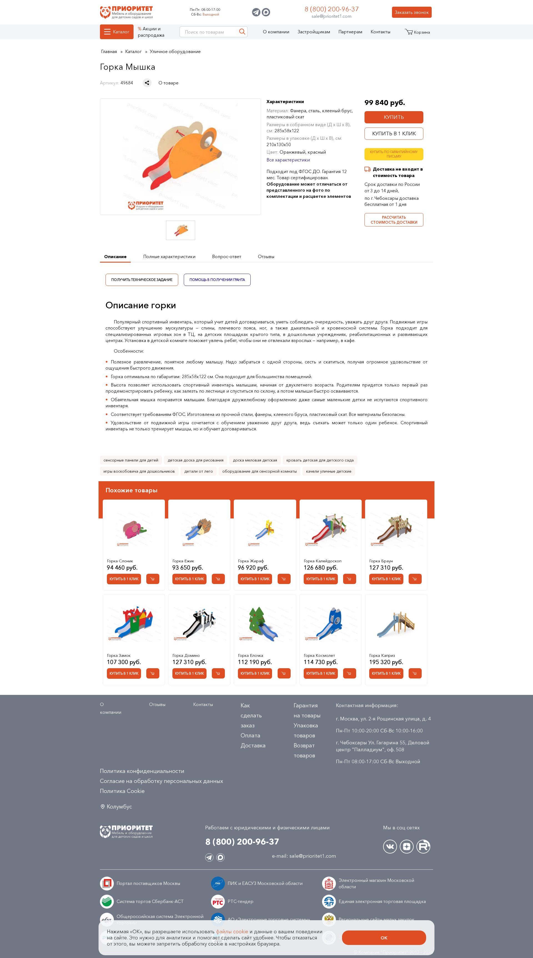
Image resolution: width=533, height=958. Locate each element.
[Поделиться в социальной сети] (147, 83)
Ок (384, 937)
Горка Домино (186, 655)
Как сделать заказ (251, 715)
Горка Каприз (382, 655)
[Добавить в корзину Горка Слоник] (152, 579)
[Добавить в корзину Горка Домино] (218, 673)
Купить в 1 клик (394, 134)
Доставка (253, 745)
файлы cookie (232, 932)
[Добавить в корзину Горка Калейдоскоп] (349, 579)
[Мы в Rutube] (423, 847)
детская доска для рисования (195, 460)
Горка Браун (381, 560)
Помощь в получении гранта (217, 279)
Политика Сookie (122, 791)
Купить (394, 117)
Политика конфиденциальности (142, 771)
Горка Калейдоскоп (322, 560)
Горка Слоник (120, 560)
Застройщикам (314, 31)
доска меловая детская (255, 460)
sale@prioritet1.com (331, 16)
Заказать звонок (412, 12)
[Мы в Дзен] (407, 847)
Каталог (121, 31)
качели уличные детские (328, 471)
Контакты (380, 31)
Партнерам (350, 31)
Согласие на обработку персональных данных (161, 781)
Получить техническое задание (141, 279)
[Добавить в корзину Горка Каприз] (415, 673)
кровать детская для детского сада (320, 460)
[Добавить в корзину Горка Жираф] (284, 579)
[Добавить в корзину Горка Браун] (415, 579)
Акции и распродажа (151, 32)
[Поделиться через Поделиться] (147, 82)
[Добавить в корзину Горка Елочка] (284, 673)
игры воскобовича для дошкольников (139, 471)
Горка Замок (118, 655)
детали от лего (198, 471)
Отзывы (157, 704)
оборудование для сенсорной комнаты (259, 471)
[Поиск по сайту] (242, 32)
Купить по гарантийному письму (394, 154)
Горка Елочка (250, 655)
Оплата (250, 735)
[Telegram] (256, 12)
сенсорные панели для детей (131, 460)
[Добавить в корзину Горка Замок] (152, 673)
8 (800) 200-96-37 (332, 9)
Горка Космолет (319, 655)
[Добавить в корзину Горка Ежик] (218, 579)
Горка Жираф (251, 560)
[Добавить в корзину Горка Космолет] (349, 673)
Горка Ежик (183, 560)
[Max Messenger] (266, 12)
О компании (276, 31)
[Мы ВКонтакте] (390, 847)
